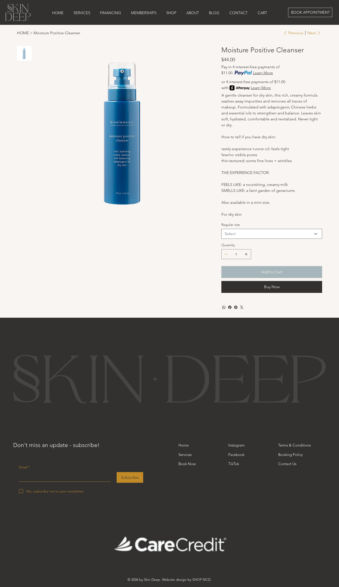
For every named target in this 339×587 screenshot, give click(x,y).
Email (24, 467)
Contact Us (287, 463)
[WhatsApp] (223, 307)
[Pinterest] (235, 307)
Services (185, 454)
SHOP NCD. (201, 579)
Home (183, 445)
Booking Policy (291, 454)
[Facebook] (229, 307)
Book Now (187, 463)
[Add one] (246, 254)
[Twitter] (241, 307)
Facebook (236, 454)
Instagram (236, 445)
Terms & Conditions (294, 445)
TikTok (233, 463)
